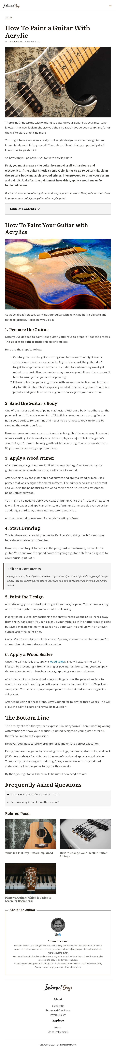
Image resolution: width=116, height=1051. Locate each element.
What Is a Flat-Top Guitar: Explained (29, 853)
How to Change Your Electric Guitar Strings (83, 854)
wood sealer (57, 661)
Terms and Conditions (58, 1010)
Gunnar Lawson (15, 42)
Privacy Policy (58, 1014)
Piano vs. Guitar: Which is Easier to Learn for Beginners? (28, 899)
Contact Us (58, 1006)
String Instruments (58, 1031)
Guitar (8, 17)
